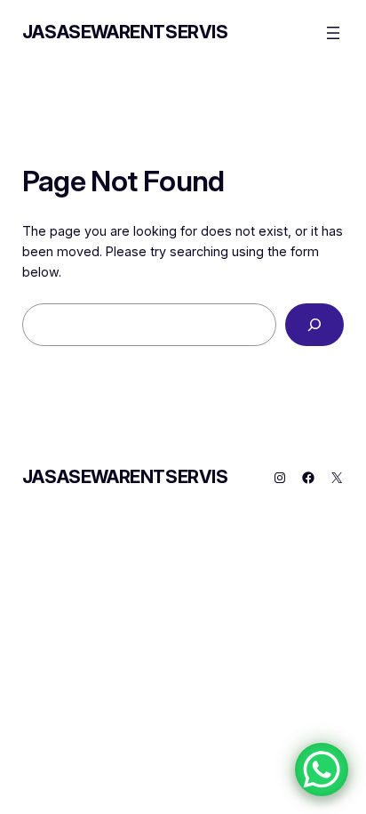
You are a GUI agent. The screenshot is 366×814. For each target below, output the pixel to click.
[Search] (314, 324)
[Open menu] (333, 33)
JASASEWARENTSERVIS (125, 32)
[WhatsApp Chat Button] (321, 769)
